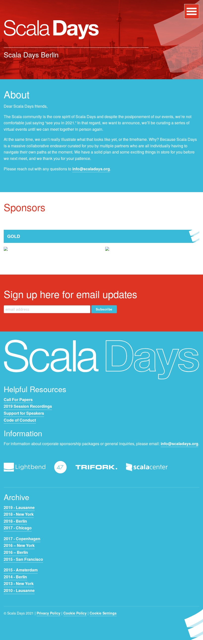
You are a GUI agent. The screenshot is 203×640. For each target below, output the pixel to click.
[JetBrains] (6, 252)
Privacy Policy (48, 613)
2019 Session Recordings (28, 406)
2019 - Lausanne (19, 507)
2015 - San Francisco (23, 559)
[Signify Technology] (107, 252)
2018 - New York (19, 514)
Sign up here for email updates (70, 294)
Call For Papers (18, 399)
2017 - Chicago (18, 528)
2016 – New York (19, 545)
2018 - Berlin (15, 521)
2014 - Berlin (15, 577)
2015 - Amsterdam (21, 570)
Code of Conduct (20, 420)
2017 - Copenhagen (22, 538)
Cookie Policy (75, 613)
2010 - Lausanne (19, 590)
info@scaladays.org (91, 169)
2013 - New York (19, 583)
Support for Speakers (24, 413)
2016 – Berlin (16, 552)
